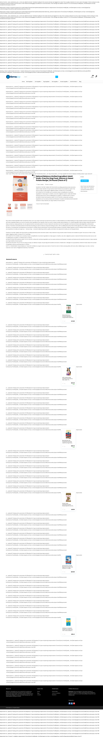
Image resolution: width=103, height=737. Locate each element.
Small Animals (73, 81)
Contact (39, 694)
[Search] (56, 77)
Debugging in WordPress (35, 3)
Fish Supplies (55, 81)
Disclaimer (54, 694)
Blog (80, 81)
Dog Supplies (46, 81)
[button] (32, 175)
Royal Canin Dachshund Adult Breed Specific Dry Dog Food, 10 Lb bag (68, 505)
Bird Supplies (29, 81)
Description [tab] (34, 177)
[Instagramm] (72, 703)
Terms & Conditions (56, 693)
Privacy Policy (55, 691)
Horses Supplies (64, 81)
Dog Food (42, 203)
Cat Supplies (38, 81)
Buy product (85, 180)
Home (23, 81)
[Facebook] (69, 703)
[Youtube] (74, 703)
